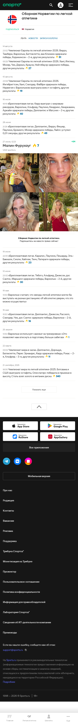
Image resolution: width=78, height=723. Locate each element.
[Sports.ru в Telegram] (7, 462)
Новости (33, 38)
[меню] (70, 5)
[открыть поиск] (51, 5)
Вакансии (8, 520)
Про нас (7, 490)
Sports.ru (11, 660)
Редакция (8, 500)
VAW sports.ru (9, 150)
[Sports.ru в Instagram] (29, 462)
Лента (23, 38)
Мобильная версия (39, 476)
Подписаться (12, 29)
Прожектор (9, 571)
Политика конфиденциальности (21, 591)
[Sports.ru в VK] (18, 462)
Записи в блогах (49, 38)
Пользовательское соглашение (21, 581)
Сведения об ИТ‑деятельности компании (27, 622)
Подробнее (9, 681)
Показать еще (39, 389)
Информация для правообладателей (24, 602)
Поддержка (10, 541)
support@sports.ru (13, 650)
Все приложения (39, 447)
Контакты (8, 510)
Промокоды (10, 632)
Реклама (8, 531)
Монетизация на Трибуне (17, 561)
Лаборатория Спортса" (16, 612)
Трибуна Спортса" (13, 551)
